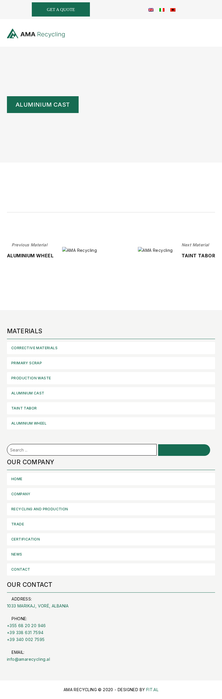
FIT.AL (152, 689)
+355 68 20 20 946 (26, 625)
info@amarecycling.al (28, 659)
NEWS (16, 554)
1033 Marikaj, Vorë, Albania (38, 605)
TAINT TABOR (24, 408)
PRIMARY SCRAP (26, 363)
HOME (17, 479)
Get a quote (61, 9)
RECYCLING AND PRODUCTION (39, 509)
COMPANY (21, 494)
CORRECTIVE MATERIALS (34, 348)
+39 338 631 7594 (25, 632)
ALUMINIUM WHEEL (29, 423)
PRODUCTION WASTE (31, 378)
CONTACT (20, 569)
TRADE (17, 524)
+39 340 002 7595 (26, 639)
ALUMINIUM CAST (28, 393)
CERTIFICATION (25, 539)
